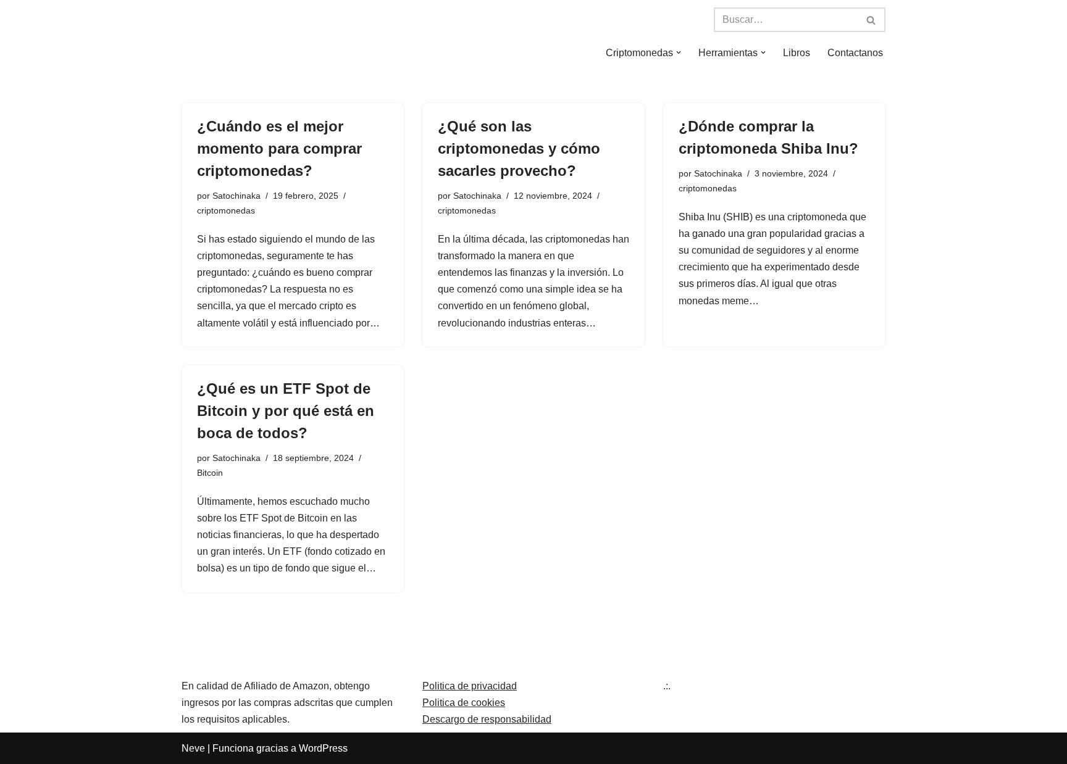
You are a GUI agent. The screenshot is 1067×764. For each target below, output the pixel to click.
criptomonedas (226, 210)
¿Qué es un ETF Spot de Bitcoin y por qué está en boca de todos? (285, 410)
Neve (193, 748)
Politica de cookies (463, 702)
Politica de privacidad (469, 686)
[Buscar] (871, 19)
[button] (678, 52)
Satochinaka (236, 196)
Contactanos (855, 53)
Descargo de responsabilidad (486, 719)
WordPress (323, 748)
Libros (796, 53)
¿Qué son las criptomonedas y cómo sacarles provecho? (519, 148)
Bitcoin (210, 473)
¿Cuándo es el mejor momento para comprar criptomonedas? (279, 148)
